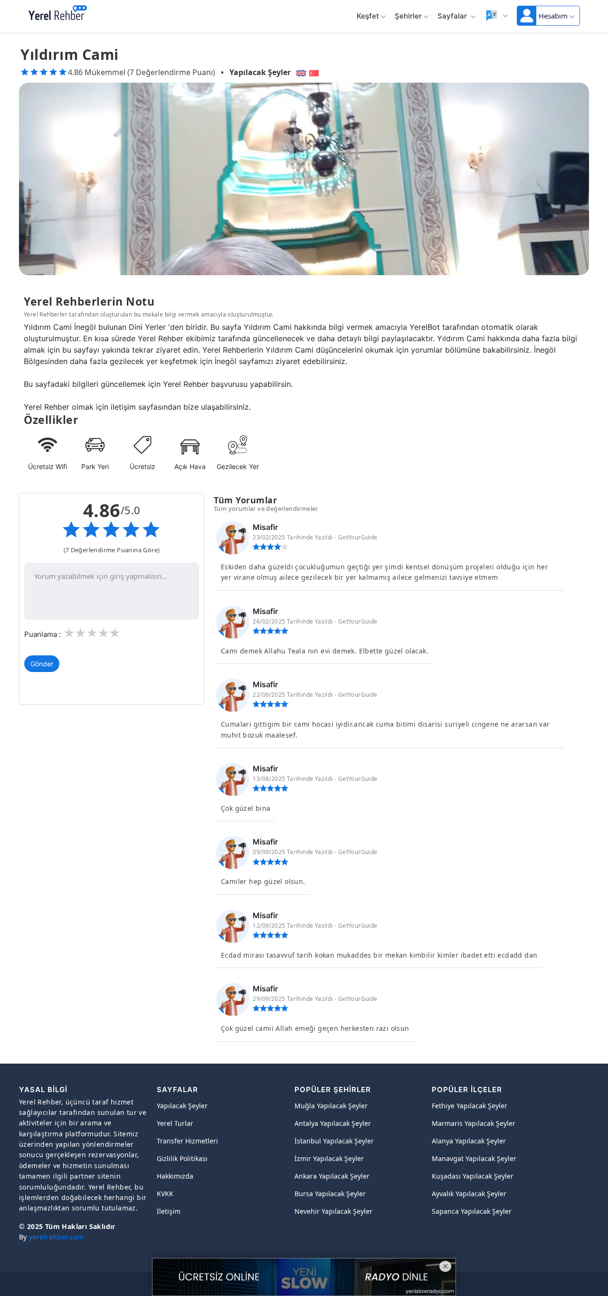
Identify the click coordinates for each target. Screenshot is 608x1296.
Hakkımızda (175, 1176)
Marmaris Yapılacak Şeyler (473, 1123)
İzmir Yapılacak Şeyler (329, 1158)
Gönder (41, 664)
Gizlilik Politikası (182, 1158)
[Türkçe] (315, 72)
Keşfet (368, 15)
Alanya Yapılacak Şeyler (469, 1140)
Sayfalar (453, 15)
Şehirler (408, 15)
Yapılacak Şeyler (260, 72)
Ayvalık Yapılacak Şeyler (469, 1193)
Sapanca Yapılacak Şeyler (472, 1211)
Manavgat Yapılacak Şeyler (474, 1158)
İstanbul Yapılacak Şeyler (334, 1140)
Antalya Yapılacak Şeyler (332, 1123)
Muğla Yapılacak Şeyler (331, 1105)
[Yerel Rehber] (57, 13)
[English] (300, 72)
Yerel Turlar (175, 1123)
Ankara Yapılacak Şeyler (332, 1176)
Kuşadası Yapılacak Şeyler (472, 1176)
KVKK (165, 1193)
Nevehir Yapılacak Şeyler (333, 1211)
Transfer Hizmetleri (187, 1140)
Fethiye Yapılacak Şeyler (469, 1105)
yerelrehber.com (56, 1236)
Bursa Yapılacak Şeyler (330, 1193)
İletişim (168, 1211)
